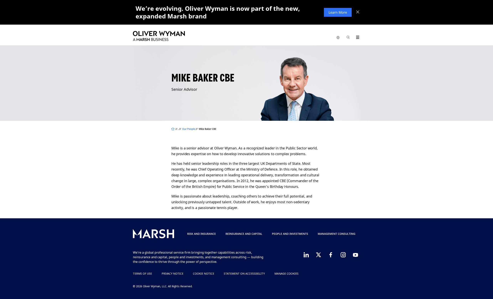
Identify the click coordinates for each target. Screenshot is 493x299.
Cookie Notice (203, 273)
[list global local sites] (338, 38)
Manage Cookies (286, 273)
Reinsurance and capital (244, 234)
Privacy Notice (172, 273)
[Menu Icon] (356, 36)
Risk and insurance (201, 234)
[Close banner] (358, 12)
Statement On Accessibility (244, 273)
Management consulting (336, 234)
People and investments (290, 234)
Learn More (338, 12)
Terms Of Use (142, 273)
